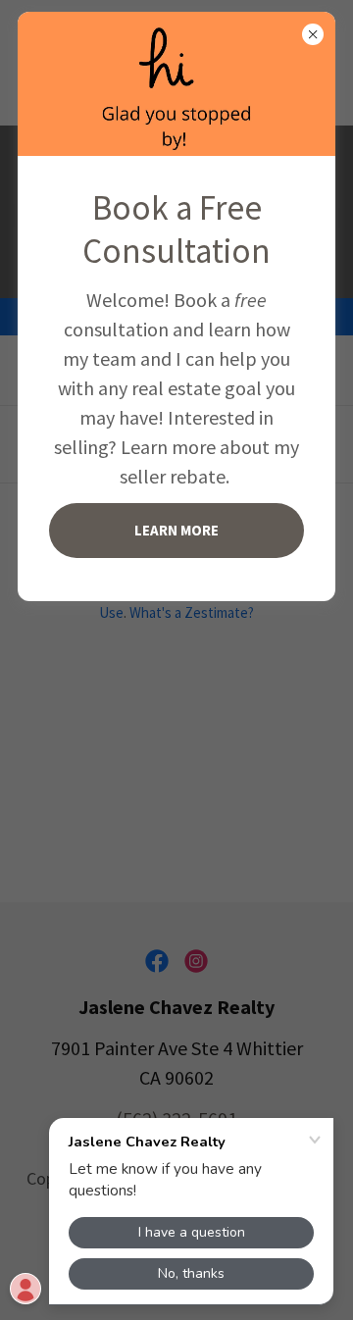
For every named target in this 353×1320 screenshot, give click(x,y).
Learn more (176, 530)
